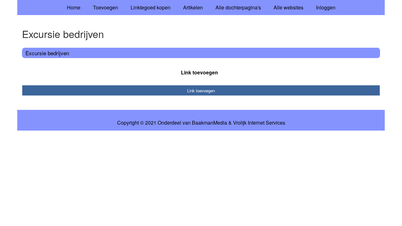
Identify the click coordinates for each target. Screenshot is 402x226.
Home (73, 7)
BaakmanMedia (209, 123)
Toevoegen (105, 7)
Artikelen (193, 7)
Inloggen (325, 7)
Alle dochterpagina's (238, 7)
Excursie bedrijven (47, 53)
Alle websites (288, 7)
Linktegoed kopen (151, 7)
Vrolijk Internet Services (259, 123)
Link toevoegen (199, 72)
